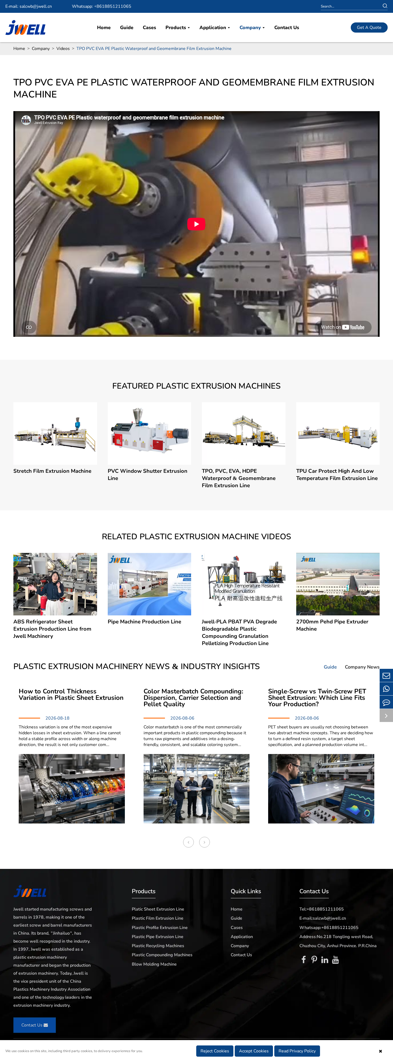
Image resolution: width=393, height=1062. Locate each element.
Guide (126, 27)
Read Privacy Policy (297, 1051)
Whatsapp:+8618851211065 (329, 928)
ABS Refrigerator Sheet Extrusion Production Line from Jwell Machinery (52, 629)
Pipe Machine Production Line (144, 621)
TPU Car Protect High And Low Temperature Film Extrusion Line (337, 474)
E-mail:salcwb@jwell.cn (322, 918)
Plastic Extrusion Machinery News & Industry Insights (136, 667)
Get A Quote (369, 27)
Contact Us (286, 27)
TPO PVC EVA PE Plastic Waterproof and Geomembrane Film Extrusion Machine (154, 49)
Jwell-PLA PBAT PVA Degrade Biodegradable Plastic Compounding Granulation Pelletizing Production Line (239, 632)
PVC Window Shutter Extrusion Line (147, 474)
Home (104, 27)
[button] (188, 842)
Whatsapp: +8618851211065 (101, 6)
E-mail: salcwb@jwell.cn (28, 6)
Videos (63, 49)
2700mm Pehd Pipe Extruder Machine (332, 625)
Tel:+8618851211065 (321, 909)
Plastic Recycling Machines (158, 946)
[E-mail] (386, 675)
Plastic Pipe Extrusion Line (157, 937)
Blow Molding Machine (154, 964)
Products (176, 27)
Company (251, 27)
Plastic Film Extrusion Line (157, 918)
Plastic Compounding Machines (162, 955)
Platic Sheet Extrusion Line (158, 909)
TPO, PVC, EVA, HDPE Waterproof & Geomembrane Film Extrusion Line (239, 478)
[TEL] (386, 688)
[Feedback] (386, 702)
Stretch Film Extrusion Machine (52, 471)
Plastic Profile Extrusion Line (160, 928)
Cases (149, 27)
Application (213, 27)
